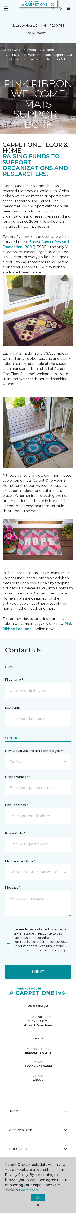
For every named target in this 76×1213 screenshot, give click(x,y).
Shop (14, 1111)
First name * (14, 679)
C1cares (49, 50)
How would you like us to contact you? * (34, 750)
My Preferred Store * (20, 861)
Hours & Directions (38, 1025)
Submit (38, 971)
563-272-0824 (38, 33)
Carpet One (11, 50)
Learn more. (29, 1190)
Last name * (14, 707)
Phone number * (17, 776)
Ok (38, 1197)
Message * (12, 887)
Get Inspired (21, 1130)
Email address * (16, 805)
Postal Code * (15, 833)
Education (19, 1149)
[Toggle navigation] (6, 8)
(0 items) (68, 8)
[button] (53, 8)
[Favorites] (61, 8)
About (31, 50)
